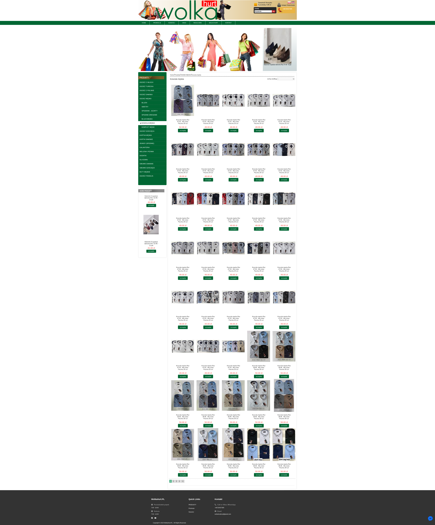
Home (172, 75)
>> (183, 481)
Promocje (192, 508)
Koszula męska (196, 75)
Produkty (177, 75)
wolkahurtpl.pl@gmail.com (223, 514)
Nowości (191, 512)
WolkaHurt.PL (168, 523)
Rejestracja (291, 5)
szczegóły (151, 224)
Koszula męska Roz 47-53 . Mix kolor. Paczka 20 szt (182, 121)
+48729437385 (219, 507)
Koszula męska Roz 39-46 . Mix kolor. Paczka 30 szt (258, 367)
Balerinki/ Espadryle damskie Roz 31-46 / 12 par (277, 64)
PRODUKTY (192, 505)
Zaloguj (283, 5)
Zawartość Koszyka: (265, 4)
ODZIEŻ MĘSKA (186, 75)
